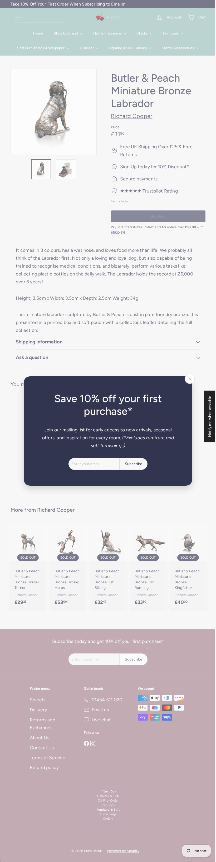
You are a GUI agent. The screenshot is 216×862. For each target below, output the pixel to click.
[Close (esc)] (188, 379)
